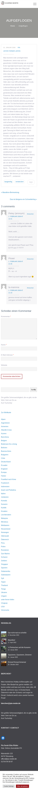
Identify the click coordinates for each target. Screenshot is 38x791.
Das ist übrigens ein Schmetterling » (23, 199)
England (4, 469)
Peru (3, 543)
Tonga (3, 589)
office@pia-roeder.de (9, 759)
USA (3, 606)
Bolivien (4, 447)
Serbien (4, 561)
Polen (3, 546)
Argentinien (5, 423)
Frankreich (5, 483)
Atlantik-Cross (6, 430)
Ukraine (4, 592)
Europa (4, 472)
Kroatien (4, 511)
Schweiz (4, 557)
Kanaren (4, 504)
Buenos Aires (6, 451)
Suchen (33, 389)
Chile (3, 458)
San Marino (5, 553)
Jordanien (5, 497)
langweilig (8, 182)
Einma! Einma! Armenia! (17, 662)
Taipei (3, 582)
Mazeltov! (11, 640)
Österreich (5, 539)
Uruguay (4, 603)
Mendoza (4, 522)
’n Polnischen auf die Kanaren (19, 647)
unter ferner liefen (11, 51)
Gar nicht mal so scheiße (17, 633)
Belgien (4, 440)
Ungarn (4, 596)
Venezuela (5, 610)
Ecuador (4, 465)
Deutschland (6, 462)
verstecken (20, 182)
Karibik (3, 508)
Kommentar (6, 316)
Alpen (3, 419)
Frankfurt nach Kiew (8, 479)
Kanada (4, 500)
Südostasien (5, 575)
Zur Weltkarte (6, 412)
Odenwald (5, 536)
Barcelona (5, 437)
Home (12, 26)
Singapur (4, 564)
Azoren (3, 433)
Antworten (30, 214)
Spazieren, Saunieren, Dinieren (20, 655)
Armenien (4, 426)
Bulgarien (4, 455)
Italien (3, 493)
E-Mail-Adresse (7, 355)
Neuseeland (5, 529)
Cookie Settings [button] (9, 786)
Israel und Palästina (8, 490)
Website (4, 365)
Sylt (2, 578)
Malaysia (4, 518)
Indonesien (5, 486)
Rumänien (5, 550)
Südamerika (5, 571)
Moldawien (5, 525)
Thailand (4, 585)
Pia (19, 47)
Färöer (3, 476)
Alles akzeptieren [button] (22, 786)
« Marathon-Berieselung (10, 192)
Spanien (4, 568)
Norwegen (5, 532)
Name (4, 345)
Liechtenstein (6, 515)
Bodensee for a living (9, 444)
